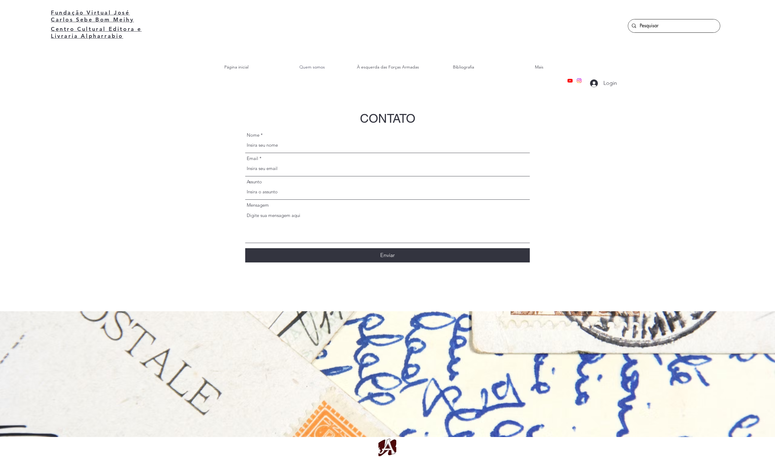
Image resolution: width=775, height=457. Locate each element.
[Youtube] (570, 81)
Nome (253, 135)
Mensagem (258, 205)
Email (252, 158)
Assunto (254, 181)
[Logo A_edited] (387, 447)
